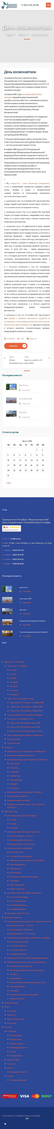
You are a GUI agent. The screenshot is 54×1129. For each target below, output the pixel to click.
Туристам (11, 1064)
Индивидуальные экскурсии (18, 800)
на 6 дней (13, 686)
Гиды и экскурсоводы (15, 1019)
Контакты (8, 1027)
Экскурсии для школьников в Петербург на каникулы (28, 938)
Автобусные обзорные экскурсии (20, 755)
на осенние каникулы (18, 905)
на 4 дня (13, 678)
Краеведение (15, 868)
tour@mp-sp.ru (15, 539)
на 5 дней (13, 682)
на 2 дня (13, 670)
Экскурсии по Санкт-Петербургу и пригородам (26, 751)
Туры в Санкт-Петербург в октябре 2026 (26, 706)
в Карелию (14, 788)
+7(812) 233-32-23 (17, 559)
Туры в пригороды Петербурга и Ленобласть (25, 735)
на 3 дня (13, 674)
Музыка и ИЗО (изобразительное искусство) (28, 982)
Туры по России (13, 743)
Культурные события (18, 1072)
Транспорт (11, 1015)
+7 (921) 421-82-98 (30, 5)
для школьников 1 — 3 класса (21, 925)
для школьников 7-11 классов (22, 844)
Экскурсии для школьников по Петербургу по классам (29, 921)
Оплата (13, 1051)
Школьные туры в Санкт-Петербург (21, 815)
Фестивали (11, 1023)
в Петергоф (14, 763)
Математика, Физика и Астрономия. (24, 876)
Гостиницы (11, 1011)
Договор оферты (17, 1043)
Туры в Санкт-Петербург (14, 662)
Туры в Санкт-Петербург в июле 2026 (25, 727)
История (13, 974)
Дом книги (22, 412)
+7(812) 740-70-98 (17, 550)
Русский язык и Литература (21, 856)
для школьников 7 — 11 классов (22, 933)
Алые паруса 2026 (25, 399)
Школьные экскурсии (12, 917)
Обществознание (17, 884)
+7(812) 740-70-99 (17, 555)
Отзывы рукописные (18, 1080)
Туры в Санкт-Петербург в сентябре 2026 (26, 702)
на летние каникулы (18, 901)
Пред (16, 360)
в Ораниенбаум (16, 780)
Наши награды (15, 1039)
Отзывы (10, 1076)
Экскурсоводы (16, 1035)
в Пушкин (14, 768)
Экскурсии (8, 747)
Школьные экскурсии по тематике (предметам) (26, 962)
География (14, 880)
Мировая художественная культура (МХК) (27, 860)
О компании (12, 1031)
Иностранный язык (17, 864)
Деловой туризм (11, 1003)
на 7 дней (13, 690)
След (33, 360)
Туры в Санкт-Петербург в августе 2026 (26, 731)
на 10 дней (14, 694)
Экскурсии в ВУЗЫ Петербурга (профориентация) (27, 958)
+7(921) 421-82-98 (17, 564)
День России (23, 385)
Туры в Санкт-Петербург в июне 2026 (25, 723)
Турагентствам (13, 1060)
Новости (22, 35)
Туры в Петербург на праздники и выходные (25, 715)
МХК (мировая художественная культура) (27, 970)
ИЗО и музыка (15, 872)
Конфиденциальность (19, 1047)
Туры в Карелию (13, 739)
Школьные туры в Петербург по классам (23, 832)
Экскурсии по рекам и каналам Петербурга (24, 792)
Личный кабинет (16, 1055)
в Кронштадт (15, 776)
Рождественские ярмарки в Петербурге (32, 621)
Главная (9, 35)
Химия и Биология (17, 889)
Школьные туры (10, 811)
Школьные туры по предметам (19, 848)
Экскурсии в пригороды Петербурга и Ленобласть (27, 759)
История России (16, 852)
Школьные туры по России (18, 913)
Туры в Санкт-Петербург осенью (20, 698)
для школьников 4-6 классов (21, 840)
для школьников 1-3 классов (21, 836)
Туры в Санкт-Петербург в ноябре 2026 (26, 710)
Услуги (7, 1007)
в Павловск (14, 772)
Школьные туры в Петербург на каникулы (24, 893)
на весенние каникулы (19, 897)
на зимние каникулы (18, 909)
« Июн (8, 483)
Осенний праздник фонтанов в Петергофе (33, 632)
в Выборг (13, 784)
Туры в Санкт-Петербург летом (20, 719)
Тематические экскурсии (17, 796)
